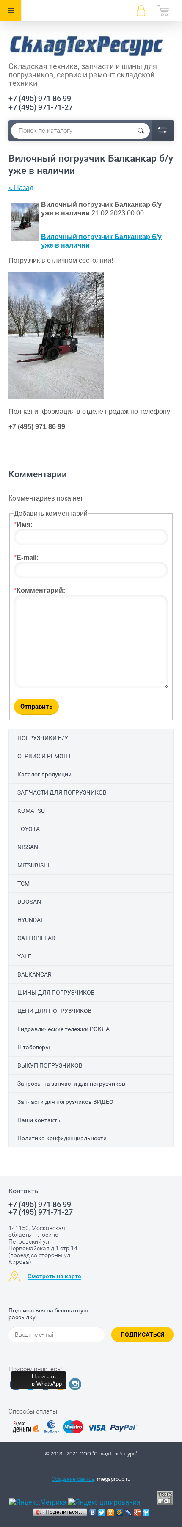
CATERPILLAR (36, 938)
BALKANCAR (34, 974)
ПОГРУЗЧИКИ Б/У (42, 738)
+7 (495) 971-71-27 (40, 107)
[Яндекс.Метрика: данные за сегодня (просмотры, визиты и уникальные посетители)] (37, 1502)
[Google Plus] (137, 1512)
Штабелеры (33, 1047)
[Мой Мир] (119, 1512)
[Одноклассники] (110, 1512)
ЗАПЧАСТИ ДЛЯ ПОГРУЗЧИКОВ (62, 792)
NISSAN (27, 847)
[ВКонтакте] (92, 1512)
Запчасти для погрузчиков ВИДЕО (65, 1101)
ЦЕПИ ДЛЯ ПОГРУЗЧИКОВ (54, 1010)
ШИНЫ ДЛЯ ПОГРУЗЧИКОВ (56, 992)
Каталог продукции (44, 774)
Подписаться (142, 1334)
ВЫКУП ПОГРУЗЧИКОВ (50, 1065)
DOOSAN (29, 901)
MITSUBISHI (33, 865)
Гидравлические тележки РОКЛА (63, 1029)
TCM (23, 883)
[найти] (141, 131)
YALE (24, 956)
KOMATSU (31, 810)
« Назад (20, 187)
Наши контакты (39, 1120)
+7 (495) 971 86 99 (39, 98)
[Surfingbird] (146, 1512)
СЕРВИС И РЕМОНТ (44, 756)
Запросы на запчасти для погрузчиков (71, 1083)
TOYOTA (28, 828)
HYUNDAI (29, 919)
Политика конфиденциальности (62, 1138)
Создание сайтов (73, 1479)
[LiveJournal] (128, 1512)
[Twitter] (101, 1512)
